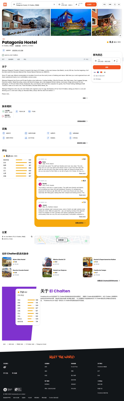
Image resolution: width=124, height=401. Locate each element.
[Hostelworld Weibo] (4, 367)
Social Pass (74, 366)
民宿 (46, 375)
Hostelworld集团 (102, 366)
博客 (72, 371)
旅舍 (4, 39)
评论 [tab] (25, 59)
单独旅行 (73, 384)
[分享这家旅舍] (120, 35)
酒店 (46, 371)
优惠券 (23, 397)
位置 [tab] (18, 59)
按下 (99, 371)
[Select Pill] (115, 4)
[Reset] (54, 4)
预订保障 (73, 375)
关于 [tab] (3, 59)
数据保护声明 (7, 397)
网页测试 (36, 397)
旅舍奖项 (73, 379)
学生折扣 (73, 388)
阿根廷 (12, 46)
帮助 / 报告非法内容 (50, 388)
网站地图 (44, 397)
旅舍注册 (100, 384)
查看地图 (18, 46)
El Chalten (5, 46)
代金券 (30, 397)
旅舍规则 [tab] (10, 59)
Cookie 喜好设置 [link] (53, 397)
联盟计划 (100, 388)
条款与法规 (16, 397)
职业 (99, 375)
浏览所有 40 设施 (17, 50)
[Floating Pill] (115, 22)
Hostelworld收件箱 (103, 393)
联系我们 (47, 384)
